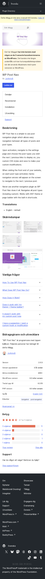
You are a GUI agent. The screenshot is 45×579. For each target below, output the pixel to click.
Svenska (12, 546)
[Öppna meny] (41, 3)
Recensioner (10, 101)
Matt (5, 526)
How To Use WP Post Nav (14, 282)
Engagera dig (29, 501)
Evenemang (29, 505)
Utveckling (9, 113)
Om (3, 480)
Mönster (27, 493)
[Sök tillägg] (27, 27)
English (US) (38, 394)
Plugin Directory (8, 11)
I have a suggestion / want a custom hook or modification (15, 324)
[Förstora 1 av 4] (18, 224)
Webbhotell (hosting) (11, 489)
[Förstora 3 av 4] (18, 238)
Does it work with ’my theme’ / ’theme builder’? (13, 306)
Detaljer (8, 94)
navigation (25, 399)
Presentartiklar (31, 514)
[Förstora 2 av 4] (39, 224)
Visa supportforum (10, 465)
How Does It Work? (11, 298)
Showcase (28, 480)
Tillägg (26, 489)
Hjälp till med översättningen (29, 19)
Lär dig (5, 501)
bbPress (7, 530)
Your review (7, 447)
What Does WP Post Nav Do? (15, 290)
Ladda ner (8, 85)
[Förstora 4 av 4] (39, 252)
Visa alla (39, 447)
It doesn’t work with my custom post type (11, 315)
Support (8, 119)
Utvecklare (7, 510)
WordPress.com (10, 522)
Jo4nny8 (9, 78)
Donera (28, 510)
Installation (10, 107)
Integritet (6, 493)
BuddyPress (8, 535)
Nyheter (5, 485)
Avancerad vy (8, 406)
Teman (27, 485)
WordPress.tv (9, 514)
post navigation (36, 399)
